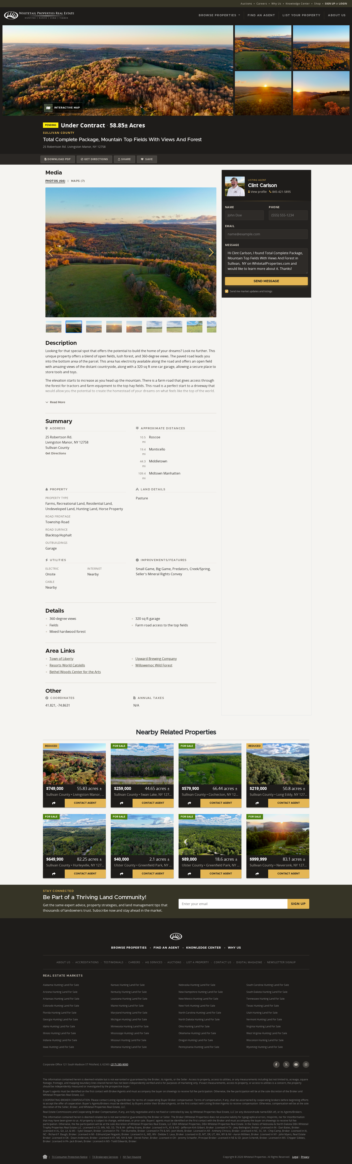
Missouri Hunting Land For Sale (128, 1040)
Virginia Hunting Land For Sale (263, 1026)
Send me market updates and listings (251, 291)
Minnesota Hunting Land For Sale (130, 1026)
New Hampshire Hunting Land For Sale (201, 992)
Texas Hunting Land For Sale (262, 1005)
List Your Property (301, 15)
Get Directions (55, 453)
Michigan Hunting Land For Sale (129, 1019)
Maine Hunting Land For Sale (127, 1005)
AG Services (154, 962)
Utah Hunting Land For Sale (262, 1012)
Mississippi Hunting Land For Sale (130, 1033)
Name (229, 207)
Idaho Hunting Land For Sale (59, 1026)
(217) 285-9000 (119, 1064)
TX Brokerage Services (105, 1157)
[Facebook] (276, 1064)
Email (230, 226)
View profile (259, 192)
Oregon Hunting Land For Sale (196, 1040)
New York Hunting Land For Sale (197, 1005)
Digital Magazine (249, 962)
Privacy (305, 1157)
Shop (317, 3)
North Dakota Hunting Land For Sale (199, 1019)
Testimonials (113, 962)
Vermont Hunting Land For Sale (264, 1019)
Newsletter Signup (281, 962)
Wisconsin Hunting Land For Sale (265, 1040)
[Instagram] (306, 1064)
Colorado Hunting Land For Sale (61, 1005)
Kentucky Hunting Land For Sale (129, 992)
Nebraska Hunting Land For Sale (197, 985)
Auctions (246, 3)
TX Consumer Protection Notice (70, 1157)
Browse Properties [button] (218, 15)
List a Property (197, 962)
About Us (337, 15)
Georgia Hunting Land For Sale (60, 1019)
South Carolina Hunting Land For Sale (267, 985)
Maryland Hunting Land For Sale (129, 1012)
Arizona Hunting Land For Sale (60, 992)
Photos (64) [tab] (55, 181)
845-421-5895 (281, 192)
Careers (261, 3)
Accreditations (87, 962)
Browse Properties (129, 947)
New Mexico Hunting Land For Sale (198, 998)
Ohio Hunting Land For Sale (194, 1026)
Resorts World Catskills (67, 665)
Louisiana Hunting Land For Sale (129, 998)
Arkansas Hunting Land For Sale (61, 998)
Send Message (266, 281)
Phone (274, 207)
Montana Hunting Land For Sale (129, 1047)
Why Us (276, 3)
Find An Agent (166, 947)
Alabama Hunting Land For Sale (61, 985)
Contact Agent (85, 803)
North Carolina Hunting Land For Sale (200, 1012)
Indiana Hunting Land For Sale (60, 1040)
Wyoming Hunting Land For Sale (264, 1047)
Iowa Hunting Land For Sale (58, 1047)
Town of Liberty (61, 658)
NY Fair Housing (132, 1157)
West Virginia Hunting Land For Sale (266, 1033)
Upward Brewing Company (156, 658)
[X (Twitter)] (286, 1064)
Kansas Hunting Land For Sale (128, 985)
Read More (57, 402)
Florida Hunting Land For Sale (59, 1012)
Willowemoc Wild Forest (153, 665)
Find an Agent (261, 15)
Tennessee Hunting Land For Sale (265, 998)
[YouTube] (296, 1064)
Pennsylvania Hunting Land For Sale (199, 1047)
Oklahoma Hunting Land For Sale (197, 1033)
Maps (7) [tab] (78, 181)
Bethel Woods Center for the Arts (75, 672)
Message (232, 245)
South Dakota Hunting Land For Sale (266, 992)
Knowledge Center (298, 3)
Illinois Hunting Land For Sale (59, 1033)
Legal (295, 1157)
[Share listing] (54, 803)
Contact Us (222, 962)
